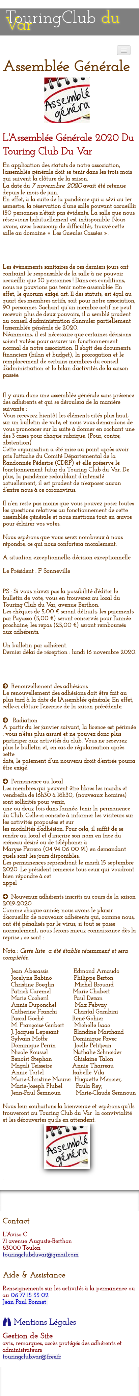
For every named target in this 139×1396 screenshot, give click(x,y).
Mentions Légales (45, 1323)
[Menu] (124, 50)
